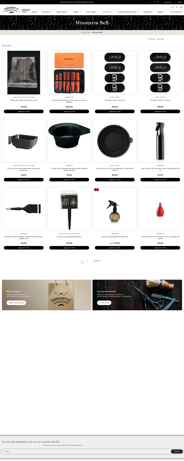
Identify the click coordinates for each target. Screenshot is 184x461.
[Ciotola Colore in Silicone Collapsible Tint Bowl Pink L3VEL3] (115, 141)
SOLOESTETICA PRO (89, 2)
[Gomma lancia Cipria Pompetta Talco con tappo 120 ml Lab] (160, 209)
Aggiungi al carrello (24, 111)
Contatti (179, 2)
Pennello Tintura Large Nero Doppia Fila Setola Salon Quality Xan (24, 237)
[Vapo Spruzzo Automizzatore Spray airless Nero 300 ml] (160, 141)
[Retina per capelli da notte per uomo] (24, 72)
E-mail (6, 451)
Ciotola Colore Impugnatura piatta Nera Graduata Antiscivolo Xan (69, 169)
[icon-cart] (181, 7)
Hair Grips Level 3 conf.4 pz (115, 100)
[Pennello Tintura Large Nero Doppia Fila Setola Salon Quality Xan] (24, 209)
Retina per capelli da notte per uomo (23, 100)
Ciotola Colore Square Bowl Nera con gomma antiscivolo (23, 169)
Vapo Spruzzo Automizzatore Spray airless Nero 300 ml (160, 169)
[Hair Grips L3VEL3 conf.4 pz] (160, 72)
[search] (172, 7)
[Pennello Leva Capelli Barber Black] (69, 209)
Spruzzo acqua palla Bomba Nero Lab (114, 237)
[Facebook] (155, 2)
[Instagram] (157, 2)
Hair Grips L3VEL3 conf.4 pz (160, 100)
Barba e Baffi (85, 32)
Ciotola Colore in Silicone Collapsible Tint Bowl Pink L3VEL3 (115, 169)
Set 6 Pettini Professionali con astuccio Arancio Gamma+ (69, 101)
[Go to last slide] (3, 2)
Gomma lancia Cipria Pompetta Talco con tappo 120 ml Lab (160, 237)
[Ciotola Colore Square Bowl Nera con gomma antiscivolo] (24, 141)
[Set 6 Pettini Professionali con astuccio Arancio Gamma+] (69, 72)
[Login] (177, 7)
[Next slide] (150, 2)
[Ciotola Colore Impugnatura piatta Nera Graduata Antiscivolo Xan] (69, 141)
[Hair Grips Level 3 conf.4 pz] (115, 72)
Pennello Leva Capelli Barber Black (69, 237)
